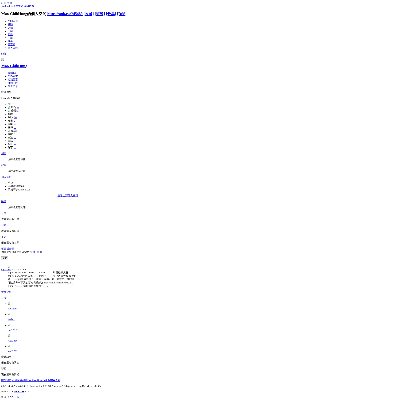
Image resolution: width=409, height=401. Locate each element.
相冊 (10, 34)
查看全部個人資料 (68, 195)
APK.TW (19, 391)
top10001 (6, 269)
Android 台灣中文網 (12, 6)
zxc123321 (13, 330)
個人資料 (13, 47)
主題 (10, 37)
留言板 (11, 44)
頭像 (3, 53)
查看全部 (6, 291)
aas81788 (12, 351)
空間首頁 (13, 21)
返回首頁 (29, 6)
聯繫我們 (6, 380)
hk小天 (11, 319)
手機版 (24, 380)
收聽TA (12, 72)
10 (15, 117)
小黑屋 (16, 380)
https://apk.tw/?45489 (65, 14)
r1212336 (12, 340)
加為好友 (13, 76)
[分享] (111, 14)
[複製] (100, 14)
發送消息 (13, 86)
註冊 (3, 2)
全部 (11, 248)
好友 (3, 297)
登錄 (9, 2)
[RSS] (122, 14)
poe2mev (12, 308)
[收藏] (89, 14)
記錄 (10, 27)
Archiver (32, 380)
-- (18, 107)
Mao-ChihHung (14, 66)
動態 (10, 24)
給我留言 (13, 79)
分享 (10, 41)
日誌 (10, 31)
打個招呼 (13, 83)
